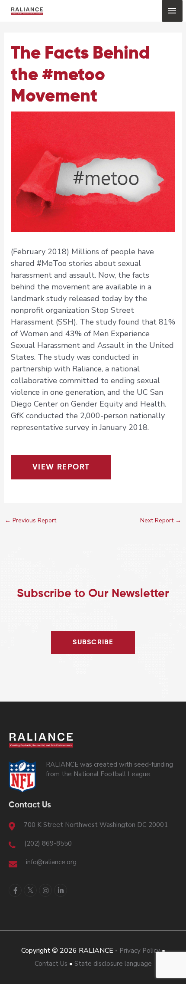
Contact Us (51, 963)
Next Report (160, 520)
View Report (61, 467)
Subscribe (93, 642)
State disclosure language (113, 963)
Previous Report (30, 520)
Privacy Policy (139, 950)
